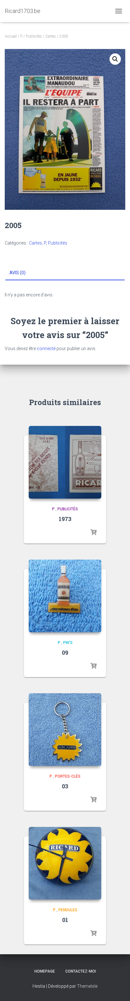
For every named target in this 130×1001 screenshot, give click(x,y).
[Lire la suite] (93, 532)
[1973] (65, 462)
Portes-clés (67, 776)
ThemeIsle (87, 986)
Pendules (67, 910)
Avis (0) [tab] (17, 272)
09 (65, 652)
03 (65, 786)
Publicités (34, 36)
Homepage (44, 971)
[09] (65, 596)
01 (65, 920)
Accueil (11, 36)
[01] (65, 863)
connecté (46, 348)
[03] (65, 729)
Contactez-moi (80, 971)
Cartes (50, 36)
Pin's (68, 642)
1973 (65, 519)
